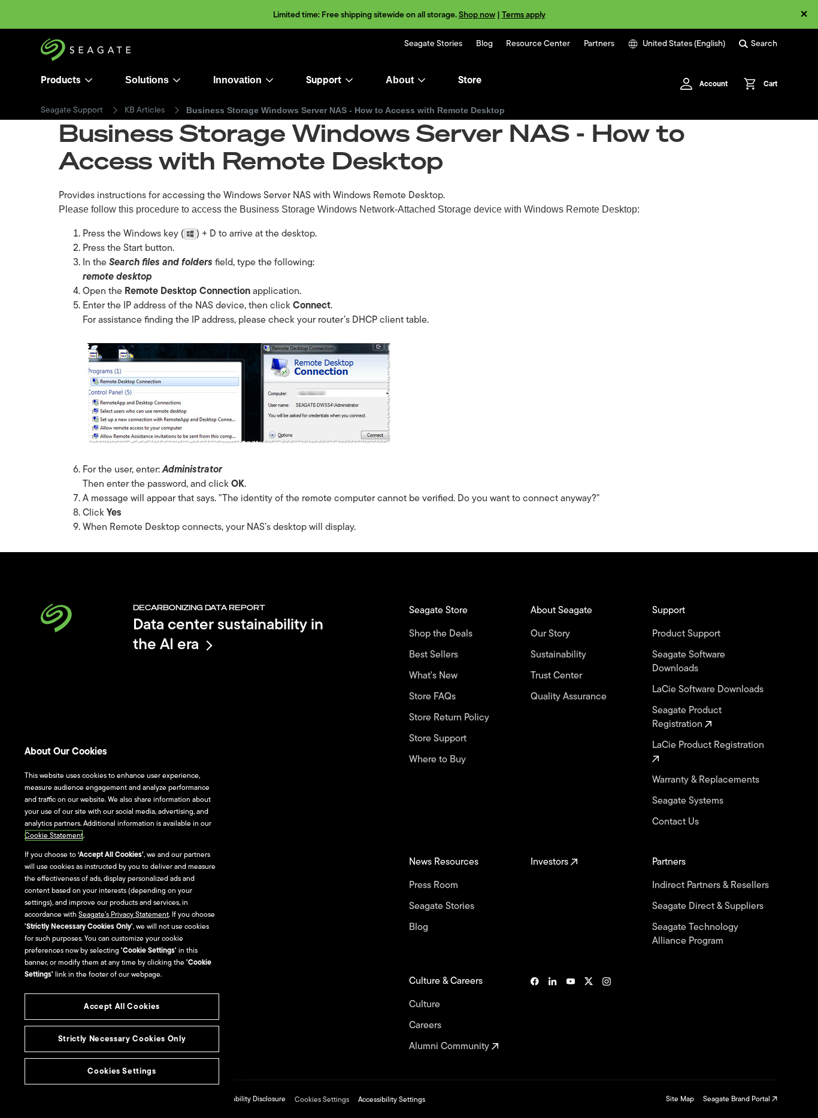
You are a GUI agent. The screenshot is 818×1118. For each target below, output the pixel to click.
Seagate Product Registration (687, 717)
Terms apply (524, 15)
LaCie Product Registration (709, 745)
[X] (588, 1013)
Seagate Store (439, 610)
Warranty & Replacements (707, 780)
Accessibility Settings (391, 1099)
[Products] (88, 80)
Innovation (237, 80)
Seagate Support (72, 110)
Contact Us (676, 822)
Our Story (551, 634)
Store (469, 80)
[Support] (349, 80)
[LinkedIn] (553, 1013)
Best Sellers (434, 655)
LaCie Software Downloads (709, 689)
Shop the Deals (443, 634)
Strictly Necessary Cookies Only (122, 1038)
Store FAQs (433, 697)
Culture (426, 1004)
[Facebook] (535, 1013)
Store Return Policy (450, 718)
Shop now (477, 15)
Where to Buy (438, 759)
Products (61, 80)
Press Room (434, 885)
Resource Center (538, 43)
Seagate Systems (689, 801)
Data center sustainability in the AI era (228, 633)
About (400, 80)
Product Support (687, 634)
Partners (599, 43)
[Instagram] (606, 1013)
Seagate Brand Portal (737, 1099)
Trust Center (557, 676)
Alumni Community (450, 1046)
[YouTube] (570, 1013)
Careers (426, 1025)
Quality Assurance (570, 697)
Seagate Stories (433, 43)
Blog (484, 43)
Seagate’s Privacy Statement (123, 914)
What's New (434, 676)
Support (323, 80)
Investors (551, 862)
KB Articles (145, 110)
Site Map (680, 1099)
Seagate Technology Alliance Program (695, 934)
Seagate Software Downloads (688, 661)
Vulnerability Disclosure (248, 1099)
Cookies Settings (322, 1099)
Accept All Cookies (122, 1006)
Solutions (147, 80)
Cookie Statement (54, 835)
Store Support (439, 739)
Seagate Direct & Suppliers (709, 906)
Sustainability (560, 655)
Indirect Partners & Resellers (711, 885)
